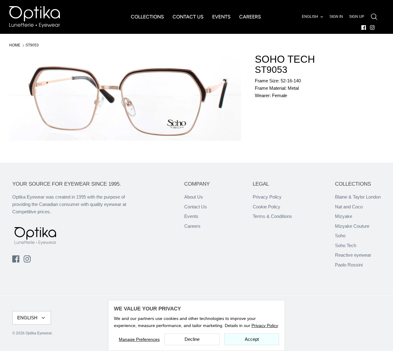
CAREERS (250, 17)
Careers (192, 226)
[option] (125, 97)
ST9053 (32, 45)
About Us (193, 196)
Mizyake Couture (352, 226)
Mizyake (343, 216)
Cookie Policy (266, 206)
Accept (252, 339)
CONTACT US (188, 17)
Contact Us (195, 206)
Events (191, 216)
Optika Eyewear (38, 333)
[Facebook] (363, 27)
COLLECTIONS (147, 17)
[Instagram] (372, 27)
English (310, 16)
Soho (340, 235)
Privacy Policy (267, 196)
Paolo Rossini (349, 264)
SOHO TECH (285, 59)
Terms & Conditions (272, 216)
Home (14, 45)
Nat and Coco (349, 206)
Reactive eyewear (353, 255)
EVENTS (221, 17)
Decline (192, 339)
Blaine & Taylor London (358, 196)
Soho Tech (345, 245)
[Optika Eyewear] (34, 17)
